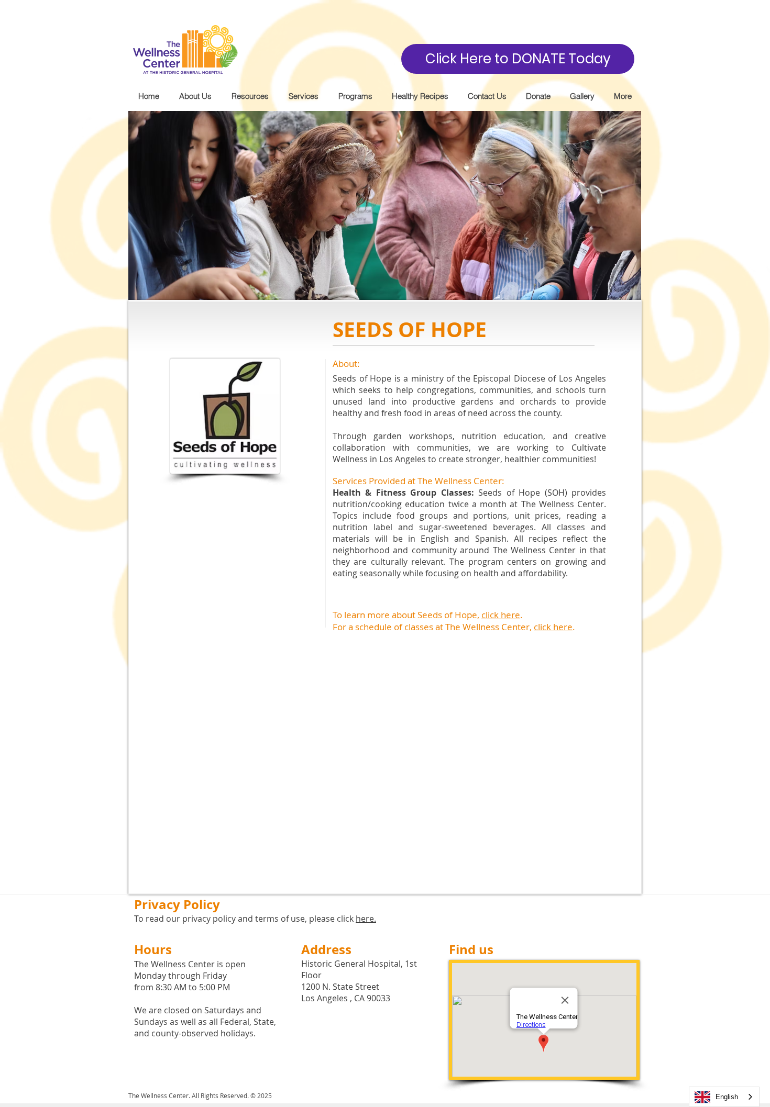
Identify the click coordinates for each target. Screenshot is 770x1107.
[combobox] (724, 1097)
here (365, 918)
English (727, 1097)
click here (500, 615)
